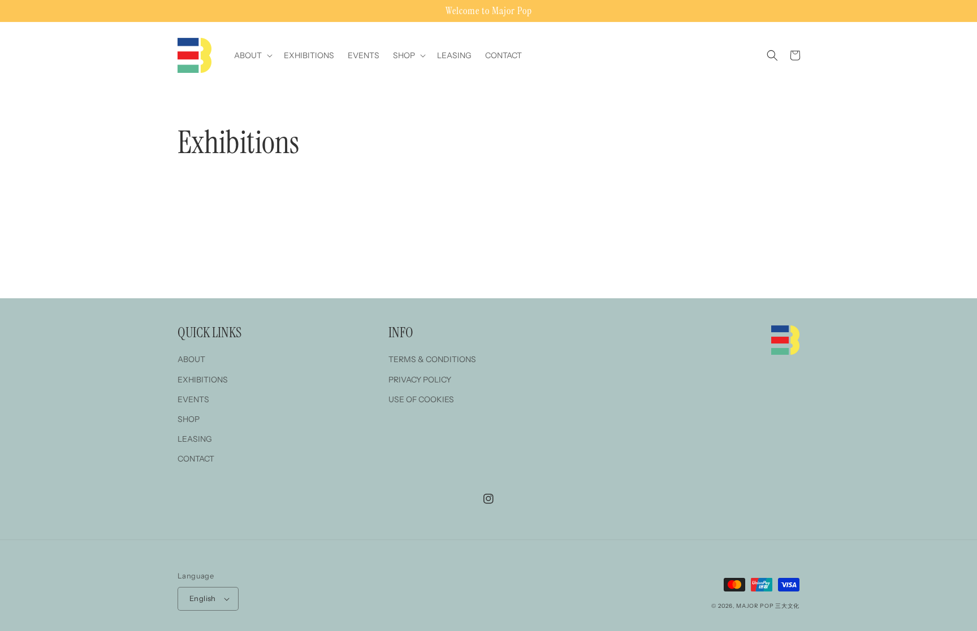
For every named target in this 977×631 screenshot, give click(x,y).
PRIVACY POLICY (419, 380)
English (202, 598)
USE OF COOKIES (421, 399)
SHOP (189, 419)
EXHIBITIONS (203, 380)
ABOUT (191, 359)
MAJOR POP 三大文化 (767, 606)
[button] (252, 55)
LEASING (195, 439)
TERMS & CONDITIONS (432, 359)
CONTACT (196, 459)
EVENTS (193, 399)
